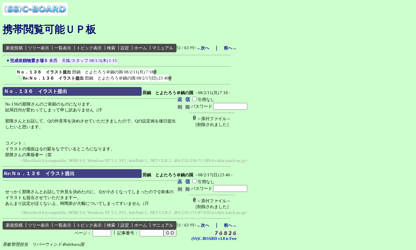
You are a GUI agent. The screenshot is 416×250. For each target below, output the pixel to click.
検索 (111, 47)
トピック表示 (89, 47)
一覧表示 (62, 47)
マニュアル (162, 47)
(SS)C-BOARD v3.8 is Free (214, 238)
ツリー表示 (38, 47)
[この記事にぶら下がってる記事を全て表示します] (13, 71)
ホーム (140, 47)
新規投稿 (14, 47)
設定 (125, 47)
